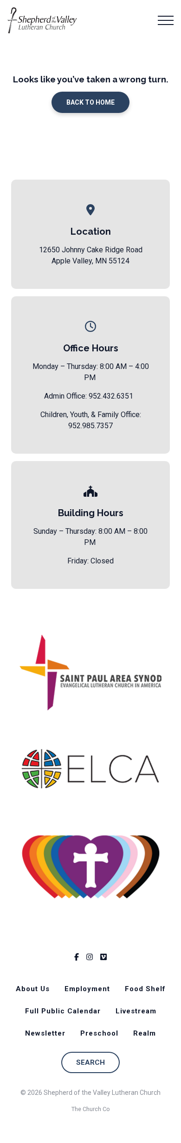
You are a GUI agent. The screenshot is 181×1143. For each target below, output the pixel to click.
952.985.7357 (90, 425)
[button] (166, 20)
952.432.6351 (111, 396)
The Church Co (90, 1109)
